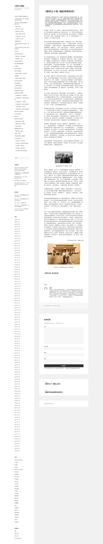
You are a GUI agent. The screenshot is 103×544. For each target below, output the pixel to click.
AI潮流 (16, 464)
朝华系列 (16, 500)
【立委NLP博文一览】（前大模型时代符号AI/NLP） (22, 19)
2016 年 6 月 (17, 450)
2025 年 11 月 (17, 238)
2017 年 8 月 (17, 417)
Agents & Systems (19, 460)
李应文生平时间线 (18, 80)
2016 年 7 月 (17, 448)
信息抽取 (16, 486)
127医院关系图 (18, 126)
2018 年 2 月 (17, 403)
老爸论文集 (17, 512)
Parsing (16, 481)
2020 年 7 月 (17, 355)
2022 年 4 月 (17, 324)
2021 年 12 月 (17, 334)
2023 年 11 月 (17, 283)
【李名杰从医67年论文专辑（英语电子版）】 (22, 48)
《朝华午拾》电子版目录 (51, 273)
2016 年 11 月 (17, 438)
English (16, 467)
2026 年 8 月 (17, 219)
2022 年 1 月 (17, 331)
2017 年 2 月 (17, 431)
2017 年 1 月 (17, 434)
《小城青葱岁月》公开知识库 (21, 95)
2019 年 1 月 (17, 388)
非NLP (16, 519)
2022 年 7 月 (17, 319)
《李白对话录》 (18, 26)
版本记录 (16, 116)
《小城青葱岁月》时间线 (20, 106)
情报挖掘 (16, 495)
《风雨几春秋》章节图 (19, 121)
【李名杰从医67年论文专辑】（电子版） (22, 44)
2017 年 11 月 (17, 410)
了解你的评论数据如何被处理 (72, 368)
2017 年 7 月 (17, 419)
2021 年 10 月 (17, 336)
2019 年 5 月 (17, 379)
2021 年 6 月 (17, 345)
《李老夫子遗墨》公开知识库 (21, 73)
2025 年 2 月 (17, 257)
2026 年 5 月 (17, 226)
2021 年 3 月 (17, 350)
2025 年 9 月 (17, 241)
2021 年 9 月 (17, 338)
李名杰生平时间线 (18, 61)
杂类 (16, 505)
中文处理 (16, 484)
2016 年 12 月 (17, 436)
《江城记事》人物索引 (19, 145)
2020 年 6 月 (17, 357)
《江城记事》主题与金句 (20, 148)
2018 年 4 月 (17, 398)
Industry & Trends (19, 469)
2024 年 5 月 (17, 272)
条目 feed (17, 533)
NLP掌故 (16, 474)
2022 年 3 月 (17, 326)
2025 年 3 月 (17, 255)
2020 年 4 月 (17, 362)
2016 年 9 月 (17, 443)
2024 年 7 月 (17, 267)
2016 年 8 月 (17, 446)
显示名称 (46, 346)
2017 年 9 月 (17, 415)
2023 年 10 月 (17, 286)
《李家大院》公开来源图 (20, 56)
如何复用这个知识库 (19, 90)
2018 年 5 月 (17, 396)
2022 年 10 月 (17, 312)
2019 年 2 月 (17, 386)
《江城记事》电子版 (19, 38)
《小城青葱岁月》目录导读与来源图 (22, 98)
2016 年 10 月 (17, 441)
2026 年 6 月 (17, 224)
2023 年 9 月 (17, 288)
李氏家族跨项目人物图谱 (20, 136)
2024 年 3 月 (17, 276)
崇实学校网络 (17, 83)
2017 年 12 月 (17, 407)
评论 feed (17, 536)
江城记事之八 (23, 202)
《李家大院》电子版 (19, 31)
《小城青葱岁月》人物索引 (20, 101)
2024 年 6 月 (17, 269)
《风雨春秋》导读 (18, 58)
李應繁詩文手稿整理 (19, 93)
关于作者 (16, 51)
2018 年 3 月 (17, 400)
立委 (55, 305)
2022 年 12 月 (17, 307)
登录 (16, 531)
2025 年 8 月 (17, 243)
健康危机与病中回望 (19, 128)
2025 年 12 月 (17, 236)
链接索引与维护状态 (19, 118)
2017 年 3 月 (17, 429)
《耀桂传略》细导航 (19, 131)
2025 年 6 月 (17, 248)
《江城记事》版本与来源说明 (21, 150)
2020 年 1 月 (17, 369)
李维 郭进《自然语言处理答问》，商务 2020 (22, 23)
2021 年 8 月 (17, 341)
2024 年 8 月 (17, 264)
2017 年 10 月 (17, 412)
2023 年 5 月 (17, 295)
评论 (45, 326)
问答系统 (16, 517)
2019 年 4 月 (17, 381)
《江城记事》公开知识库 (20, 140)
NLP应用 (16, 472)
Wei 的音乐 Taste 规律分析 (20, 180)
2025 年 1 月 (17, 260)
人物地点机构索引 (18, 85)
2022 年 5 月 (17, 322)
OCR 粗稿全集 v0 (18, 138)
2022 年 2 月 (17, 329)
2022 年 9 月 (17, 314)
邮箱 (45, 352)
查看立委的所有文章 (67, 296)
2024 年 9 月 (17, 262)
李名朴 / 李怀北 (18, 133)
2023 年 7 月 (17, 293)
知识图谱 (16, 507)
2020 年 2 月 (17, 367)
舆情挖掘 (16, 515)
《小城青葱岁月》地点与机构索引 (22, 104)
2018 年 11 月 (17, 393)
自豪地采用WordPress (49, 403)
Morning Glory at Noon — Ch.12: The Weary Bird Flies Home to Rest (22, 184)
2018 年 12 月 (17, 391)
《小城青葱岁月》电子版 (20, 36)
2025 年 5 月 (17, 250)
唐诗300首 (17, 488)
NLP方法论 (17, 476)
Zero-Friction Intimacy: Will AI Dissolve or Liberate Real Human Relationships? (22, 169)
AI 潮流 (16, 462)
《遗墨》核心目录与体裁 (20, 78)
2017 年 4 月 (17, 427)
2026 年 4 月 (17, 229)
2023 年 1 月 (17, 305)
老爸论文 (16, 510)
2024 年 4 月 (17, 274)
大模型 (16, 491)
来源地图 (16, 75)
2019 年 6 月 (17, 376)
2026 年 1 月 (17, 233)
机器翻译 (16, 503)
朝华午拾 (16, 498)
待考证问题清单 (18, 114)
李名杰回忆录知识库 (19, 53)
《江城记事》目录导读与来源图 (21, 143)
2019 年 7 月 (17, 374)
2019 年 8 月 (17, 372)
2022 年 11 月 (17, 310)
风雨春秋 (16, 522)
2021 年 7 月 (17, 343)
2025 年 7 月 (17, 245)
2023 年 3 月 (17, 300)
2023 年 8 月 (17, 291)
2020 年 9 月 (17, 353)
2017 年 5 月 (17, 424)
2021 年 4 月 (17, 348)
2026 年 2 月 (17, 231)
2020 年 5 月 (17, 360)
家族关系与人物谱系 (19, 111)
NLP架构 (16, 479)
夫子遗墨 (16, 493)
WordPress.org (18, 538)
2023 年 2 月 (17, 303)
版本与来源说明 (18, 71)
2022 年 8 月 (17, 317)
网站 (45, 358)
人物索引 (16, 66)
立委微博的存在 (18, 41)
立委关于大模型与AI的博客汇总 (21, 16)
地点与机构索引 (18, 68)
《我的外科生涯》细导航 (20, 123)
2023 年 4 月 (17, 298)
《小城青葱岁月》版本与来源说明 (22, 109)
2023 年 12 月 (17, 281)
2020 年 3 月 (17, 365)
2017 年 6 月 (17, 422)
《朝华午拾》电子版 (19, 29)
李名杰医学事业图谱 (19, 63)
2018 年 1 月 (17, 405)
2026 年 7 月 (17, 221)
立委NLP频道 (19, 6)
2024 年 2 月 (17, 279)
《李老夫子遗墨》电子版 (20, 34)
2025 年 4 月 (17, 252)
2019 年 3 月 (17, 384)
